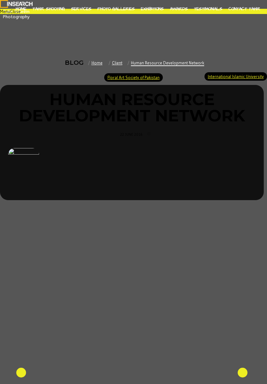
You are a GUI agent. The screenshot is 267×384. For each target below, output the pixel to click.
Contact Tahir (244, 9)
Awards (179, 9)
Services (81, 9)
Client (117, 62)
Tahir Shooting (49, 9)
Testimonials (208, 9)
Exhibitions (152, 9)
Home (21, 9)
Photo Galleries (116, 9)
